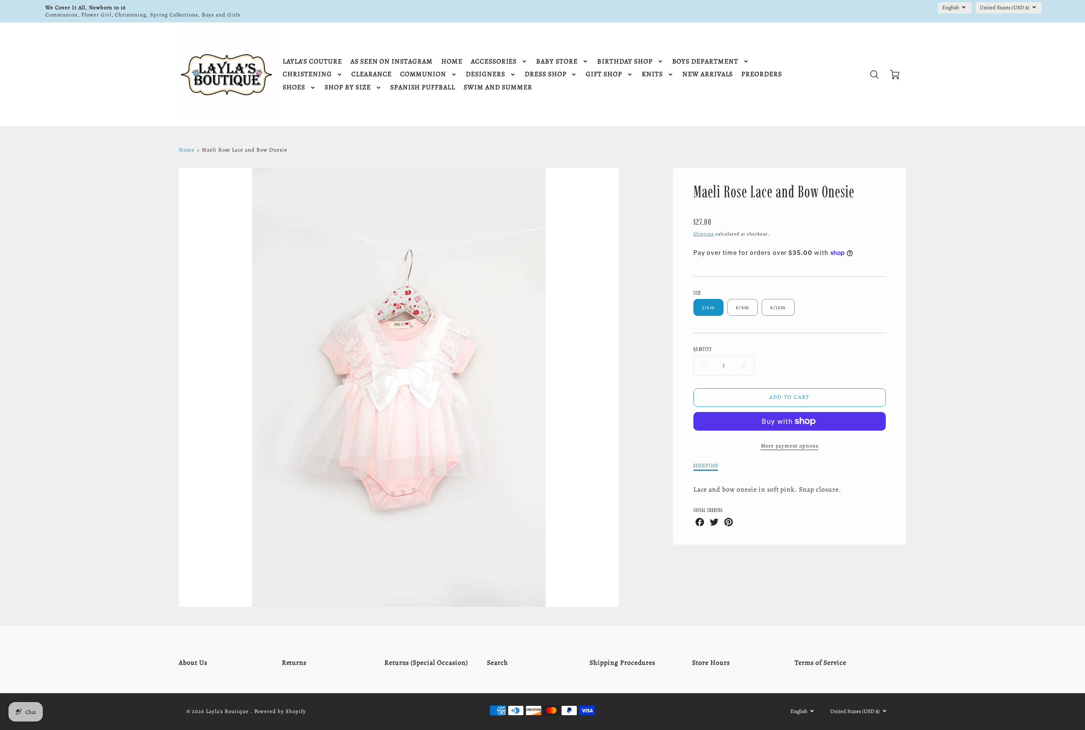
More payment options (789, 445)
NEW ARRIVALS (707, 74)
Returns (294, 662)
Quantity (702, 349)
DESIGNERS (485, 74)
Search (497, 662)
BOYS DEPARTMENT (705, 61)
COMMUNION (423, 74)
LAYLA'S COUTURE (312, 61)
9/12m (778, 307)
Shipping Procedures (622, 662)
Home (187, 149)
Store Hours (711, 662)
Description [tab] (705, 465)
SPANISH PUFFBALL (422, 87)
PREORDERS (761, 74)
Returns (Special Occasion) (426, 662)
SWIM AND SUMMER (498, 87)
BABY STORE (557, 61)
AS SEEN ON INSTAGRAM (392, 61)
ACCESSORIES (494, 61)
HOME (451, 61)
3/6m (708, 307)
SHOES (294, 87)
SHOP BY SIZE (348, 87)
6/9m (742, 307)
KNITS (652, 74)
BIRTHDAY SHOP (624, 61)
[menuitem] (312, 61)
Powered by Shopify (280, 711)
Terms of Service (820, 662)
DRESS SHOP (546, 74)
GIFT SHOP (604, 74)
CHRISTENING (307, 74)
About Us (193, 662)
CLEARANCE (371, 74)
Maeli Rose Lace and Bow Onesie (244, 149)
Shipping (704, 234)
